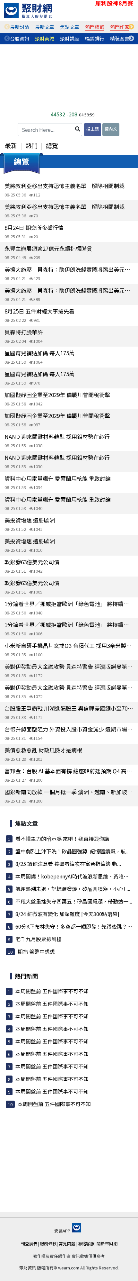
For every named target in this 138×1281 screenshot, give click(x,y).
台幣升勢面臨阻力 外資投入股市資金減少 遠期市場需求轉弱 (69, 729)
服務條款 (48, 1243)
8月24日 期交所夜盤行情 (34, 227)
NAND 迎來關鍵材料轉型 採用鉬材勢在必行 (57, 436)
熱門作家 (119, 26)
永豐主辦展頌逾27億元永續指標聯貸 (48, 248)
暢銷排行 (94, 38)
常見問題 (67, 1243)
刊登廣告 (29, 1243)
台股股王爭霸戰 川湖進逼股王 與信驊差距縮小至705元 (69, 708)
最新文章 (44, 26)
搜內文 (111, 129)
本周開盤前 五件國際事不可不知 (52, 991)
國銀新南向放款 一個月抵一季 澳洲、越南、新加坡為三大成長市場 (69, 792)
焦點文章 (69, 26)
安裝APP (62, 1231)
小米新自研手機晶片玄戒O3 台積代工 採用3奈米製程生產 (69, 645)
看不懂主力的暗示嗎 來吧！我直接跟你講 (62, 838)
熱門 (31, 145)
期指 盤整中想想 (36, 951)
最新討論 (19, 26)
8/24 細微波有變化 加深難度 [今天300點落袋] (67, 914)
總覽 (52, 145)
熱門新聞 (26, 976)
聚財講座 (69, 38)
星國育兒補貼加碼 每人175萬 (39, 353)
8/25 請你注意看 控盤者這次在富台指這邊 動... (68, 864)
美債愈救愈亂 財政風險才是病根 (43, 750)
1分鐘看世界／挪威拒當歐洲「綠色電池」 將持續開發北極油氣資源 (69, 604)
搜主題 (92, 129)
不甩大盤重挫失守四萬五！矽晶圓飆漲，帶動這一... (73, 901)
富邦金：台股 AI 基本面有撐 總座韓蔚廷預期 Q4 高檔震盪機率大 (69, 771)
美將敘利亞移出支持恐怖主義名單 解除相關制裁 (64, 186)
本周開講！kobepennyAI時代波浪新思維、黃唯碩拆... (76, 876)
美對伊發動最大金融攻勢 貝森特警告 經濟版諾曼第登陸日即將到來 (69, 666)
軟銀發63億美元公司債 (31, 562)
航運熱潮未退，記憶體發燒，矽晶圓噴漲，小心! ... (72, 889)
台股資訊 (19, 38)
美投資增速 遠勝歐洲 (29, 520)
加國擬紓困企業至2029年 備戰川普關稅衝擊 (57, 395)
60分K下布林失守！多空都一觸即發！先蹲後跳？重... (75, 926)
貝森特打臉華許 (23, 332)
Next (131, 27)
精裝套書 (119, 38)
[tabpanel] (19, 27)
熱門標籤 (94, 26)
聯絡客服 (86, 1243)
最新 (11, 145)
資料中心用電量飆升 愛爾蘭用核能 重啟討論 (57, 478)
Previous (7, 27)
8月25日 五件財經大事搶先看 (39, 311)
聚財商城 (44, 38)
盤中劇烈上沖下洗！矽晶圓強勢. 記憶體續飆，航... (72, 851)
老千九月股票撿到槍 (38, 939)
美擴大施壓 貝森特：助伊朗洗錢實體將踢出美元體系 (69, 269)
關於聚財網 (107, 1243)
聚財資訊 (27, 1268)
